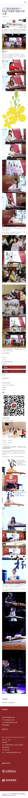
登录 (14, 702)
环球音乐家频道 (5, 725)
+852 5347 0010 (8, 737)
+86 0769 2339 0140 (17, 737)
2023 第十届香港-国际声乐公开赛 (9, 722)
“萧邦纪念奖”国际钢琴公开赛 (8, 717)
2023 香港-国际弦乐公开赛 (8, 720)
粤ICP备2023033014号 (10, 795)
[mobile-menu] (25, 2)
